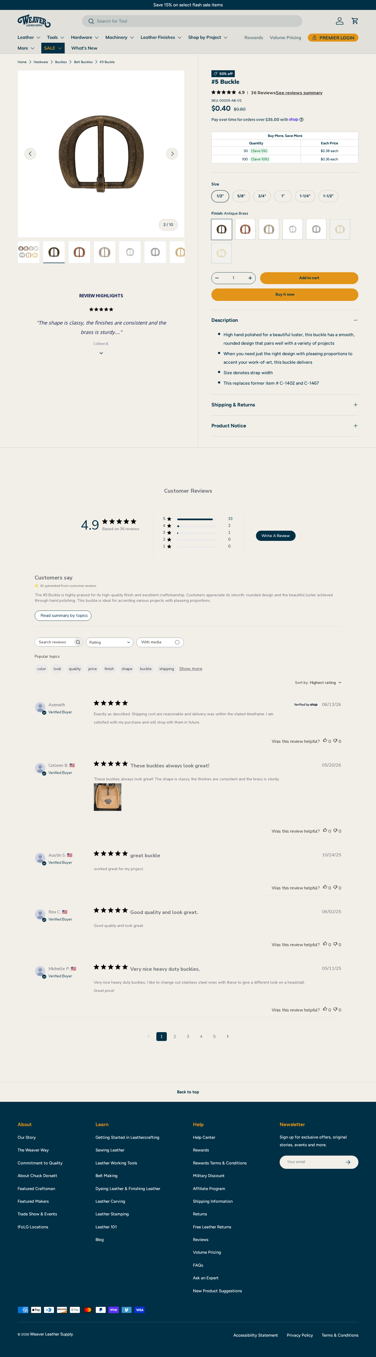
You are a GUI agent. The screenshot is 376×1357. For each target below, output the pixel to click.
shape (127, 668)
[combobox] (192, 21)
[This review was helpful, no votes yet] (325, 741)
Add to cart (309, 278)
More (23, 48)
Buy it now (285, 294)
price (92, 668)
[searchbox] (54, 642)
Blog (100, 1239)
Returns (200, 1214)
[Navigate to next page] (227, 1036)
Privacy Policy (300, 1335)
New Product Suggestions (217, 1290)
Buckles (61, 62)
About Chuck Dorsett (37, 1175)
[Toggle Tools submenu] (62, 37)
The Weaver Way (33, 1150)
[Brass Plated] (340, 229)
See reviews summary (299, 93)
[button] (355, 21)
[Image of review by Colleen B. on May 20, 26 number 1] (107, 797)
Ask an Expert (206, 1277)
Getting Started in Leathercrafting (127, 1137)
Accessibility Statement (255, 1335)
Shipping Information (213, 1201)
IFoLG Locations (33, 1226)
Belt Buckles (83, 62)
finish (109, 668)
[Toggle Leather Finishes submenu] (179, 37)
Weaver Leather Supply (51, 1334)
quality (75, 668)
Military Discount (209, 1175)
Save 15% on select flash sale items (188, 4)
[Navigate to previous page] (148, 1036)
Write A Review (275, 535)
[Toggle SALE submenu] (59, 48)
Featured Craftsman (36, 1188)
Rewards (253, 37)
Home (22, 62)
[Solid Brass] (221, 253)
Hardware (81, 37)
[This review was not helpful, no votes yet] (335, 741)
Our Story (27, 1137)
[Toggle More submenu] (32, 48)
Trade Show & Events (37, 1214)
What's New (84, 48)
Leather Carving (110, 1201)
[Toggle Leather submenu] (38, 37)
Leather (26, 37)
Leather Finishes (158, 37)
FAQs (198, 1265)
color (41, 668)
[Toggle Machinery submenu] (132, 37)
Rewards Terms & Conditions (220, 1163)
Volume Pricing (285, 37)
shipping (166, 668)
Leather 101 (106, 1226)
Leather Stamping (112, 1214)
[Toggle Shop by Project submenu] (225, 37)
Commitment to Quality (40, 1163)
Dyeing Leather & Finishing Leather (128, 1188)
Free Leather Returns (212, 1226)
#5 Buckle (107, 62)
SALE (49, 48)
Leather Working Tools (116, 1163)
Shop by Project (204, 37)
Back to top (188, 1091)
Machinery (116, 37)
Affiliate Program (209, 1188)
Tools (52, 37)
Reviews (200, 1239)
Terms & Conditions (340, 1335)
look (57, 668)
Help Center (204, 1137)
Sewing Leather (110, 1150)
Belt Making (107, 1175)
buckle (146, 668)
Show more (190, 669)
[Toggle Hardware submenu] (96, 37)
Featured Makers (33, 1201)
